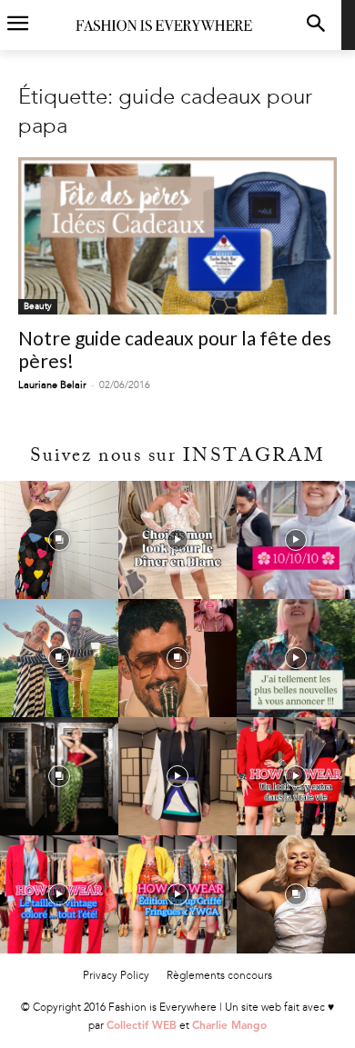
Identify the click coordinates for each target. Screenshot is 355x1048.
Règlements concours (219, 975)
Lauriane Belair (52, 385)
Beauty (38, 306)
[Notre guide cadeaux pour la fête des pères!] (177, 235)
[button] (315, 25)
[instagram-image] (59, 540)
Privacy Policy (116, 975)
